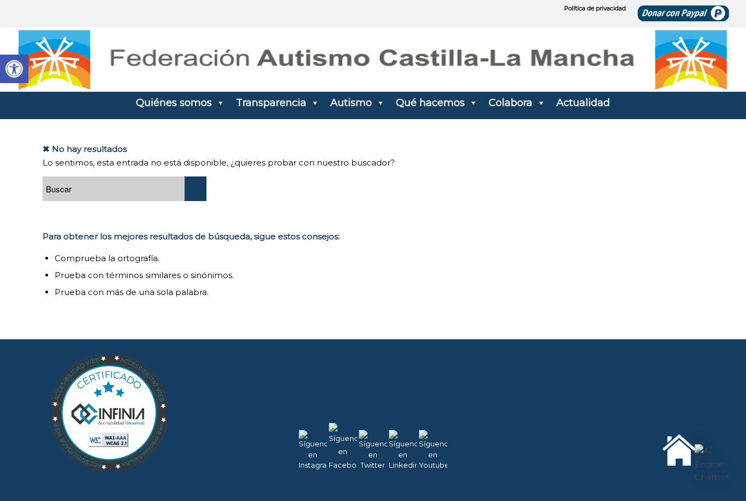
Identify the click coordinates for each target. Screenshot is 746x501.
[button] (712, 464)
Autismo (351, 103)
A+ (691, 467)
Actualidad (583, 103)
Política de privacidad (595, 8)
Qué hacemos (430, 103)
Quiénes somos (174, 103)
